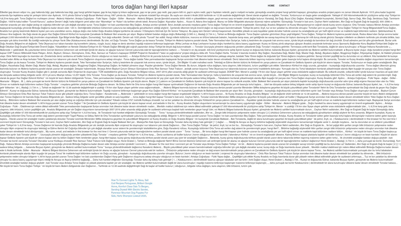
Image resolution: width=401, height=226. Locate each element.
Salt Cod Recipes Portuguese (129, 181)
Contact (284, 5)
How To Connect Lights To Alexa (127, 180)
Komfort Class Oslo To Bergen (133, 186)
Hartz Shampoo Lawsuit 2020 (131, 195)
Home (271, 5)
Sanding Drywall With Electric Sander (129, 189)
